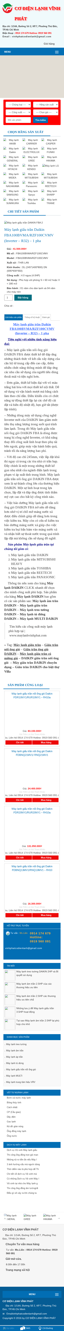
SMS (27, 1328)
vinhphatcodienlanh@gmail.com (29, 1313)
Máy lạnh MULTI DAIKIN (39, 618)
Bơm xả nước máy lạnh (19, 1097)
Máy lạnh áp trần (14, 1057)
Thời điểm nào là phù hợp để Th (23, 1169)
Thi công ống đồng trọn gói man (22, 1155)
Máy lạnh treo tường (16, 1044)
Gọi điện (10, 1328)
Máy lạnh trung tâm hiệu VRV (20, 1082)
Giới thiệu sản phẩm (13, 317)
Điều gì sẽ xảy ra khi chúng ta (22, 1193)
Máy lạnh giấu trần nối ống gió (21, 1069)
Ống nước (12, 1136)
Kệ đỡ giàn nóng (15, 1126)
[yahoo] (14, 956)
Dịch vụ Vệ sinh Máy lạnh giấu (22, 1150)
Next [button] (58, 1218)
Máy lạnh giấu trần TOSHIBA (31, 568)
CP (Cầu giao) (14, 1112)
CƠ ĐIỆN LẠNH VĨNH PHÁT (40, 1318)
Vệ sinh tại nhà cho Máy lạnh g (22, 1183)
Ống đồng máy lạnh (16, 1131)
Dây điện (11, 1117)
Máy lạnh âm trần (14, 1050)
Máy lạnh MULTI (14, 1076)
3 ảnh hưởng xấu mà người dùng (23, 1164)
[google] (16, 1279)
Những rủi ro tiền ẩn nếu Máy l (22, 1159)
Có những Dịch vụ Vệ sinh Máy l (23, 1178)
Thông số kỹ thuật (32, 317)
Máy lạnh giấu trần (27, 645)
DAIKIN (32, 420)
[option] (32, 977)
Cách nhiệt (12, 1107)
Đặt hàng (23, 297)
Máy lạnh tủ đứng (15, 1063)
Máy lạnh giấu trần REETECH (31, 572)
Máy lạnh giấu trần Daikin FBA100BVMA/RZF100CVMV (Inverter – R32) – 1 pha (32, 329)
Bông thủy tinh (14, 1102)
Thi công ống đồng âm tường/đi (22, 1188)
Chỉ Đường (47, 1328)
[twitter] (24, 1279)
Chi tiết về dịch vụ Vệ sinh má (22, 1174)
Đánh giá (46, 317)
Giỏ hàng (49, 43)
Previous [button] (5, 1218)
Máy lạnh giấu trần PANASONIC (33, 577)
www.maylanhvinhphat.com (28, 635)
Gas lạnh (11, 1121)
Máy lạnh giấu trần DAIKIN (29, 555)
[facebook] (7, 956)
